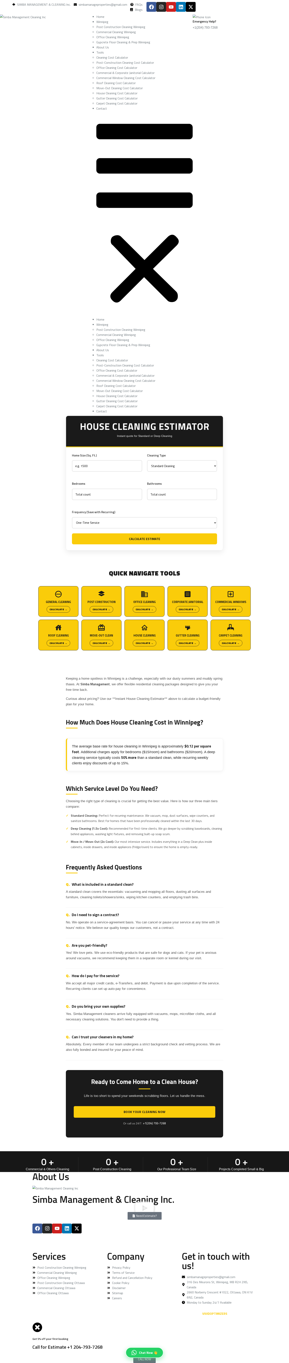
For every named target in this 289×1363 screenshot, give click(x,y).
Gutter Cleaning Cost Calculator (117, 98)
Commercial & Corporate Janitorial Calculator (125, 72)
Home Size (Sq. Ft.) (84, 455)
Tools (100, 52)
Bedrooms (78, 483)
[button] (144, 214)
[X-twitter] (191, 7)
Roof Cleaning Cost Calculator (116, 83)
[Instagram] (161, 7)
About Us (102, 47)
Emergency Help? (204, 21)
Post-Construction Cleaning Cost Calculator (125, 62)
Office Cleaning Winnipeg (112, 37)
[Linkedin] (181, 7)
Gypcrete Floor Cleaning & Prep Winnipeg (123, 42)
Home (100, 16)
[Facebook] (151, 7)
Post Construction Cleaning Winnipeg (120, 27)
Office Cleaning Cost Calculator (116, 67)
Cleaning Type (156, 455)
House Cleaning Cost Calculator (116, 93)
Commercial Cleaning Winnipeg (116, 32)
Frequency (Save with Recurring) (93, 512)
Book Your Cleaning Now (145, 1111)
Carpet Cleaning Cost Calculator (116, 103)
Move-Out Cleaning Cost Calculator (119, 88)
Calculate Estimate (144, 538)
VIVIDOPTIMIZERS (214, 1313)
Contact (101, 108)
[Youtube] (171, 7)
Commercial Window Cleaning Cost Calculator (125, 77)
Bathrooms (154, 483)
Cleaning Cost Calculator (112, 57)
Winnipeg (102, 21)
